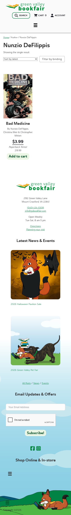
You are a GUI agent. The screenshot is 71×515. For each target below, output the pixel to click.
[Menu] (35, 25)
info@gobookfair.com (35, 211)
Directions (35, 226)
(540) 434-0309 (35, 207)
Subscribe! (35, 433)
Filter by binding (52, 59)
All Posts (26, 383)
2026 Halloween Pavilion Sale (26, 304)
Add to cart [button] (18, 156)
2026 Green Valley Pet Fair (24, 370)
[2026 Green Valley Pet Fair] (35, 340)
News (36, 383)
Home (6, 37)
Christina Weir (10, 132)
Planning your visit (35, 229)
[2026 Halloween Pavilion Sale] (35, 274)
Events (45, 383)
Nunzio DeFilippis (19, 128)
